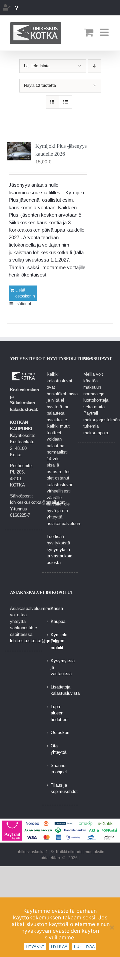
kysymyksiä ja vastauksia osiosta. (59, 556)
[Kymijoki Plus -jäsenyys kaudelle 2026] (19, 151)
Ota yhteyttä (58, 749)
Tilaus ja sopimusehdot (60, 788)
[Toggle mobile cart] (88, 32)
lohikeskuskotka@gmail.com (38, 640)
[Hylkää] (111, 927)
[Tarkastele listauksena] (65, 102)
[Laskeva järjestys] (94, 66)
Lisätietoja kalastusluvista (60, 690)
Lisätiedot (22, 303)
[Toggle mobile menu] (105, 32)
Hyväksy (35, 946)
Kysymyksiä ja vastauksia (60, 667)
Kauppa (58, 621)
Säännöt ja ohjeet (59, 769)
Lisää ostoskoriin (25, 293)
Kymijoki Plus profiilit (59, 641)
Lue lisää (84, 946)
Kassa (57, 608)
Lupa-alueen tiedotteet (60, 713)
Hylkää (59, 946)
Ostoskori (60, 732)
